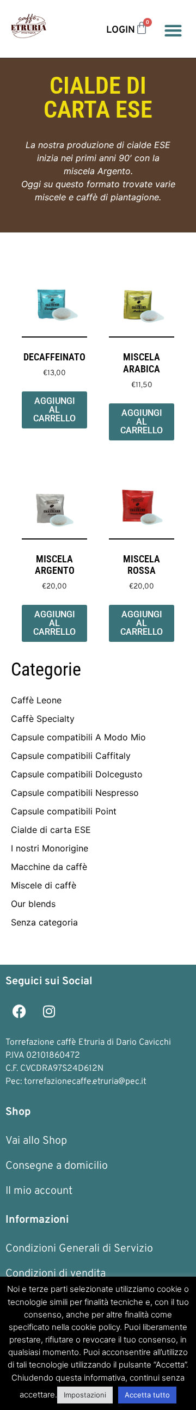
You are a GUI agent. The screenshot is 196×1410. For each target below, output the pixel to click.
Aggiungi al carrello (54, 410)
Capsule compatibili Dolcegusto (77, 774)
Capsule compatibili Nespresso (75, 792)
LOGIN (120, 30)
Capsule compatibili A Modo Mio (78, 737)
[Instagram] (49, 1011)
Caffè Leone (36, 700)
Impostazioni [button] (85, 1394)
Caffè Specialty (43, 718)
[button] (173, 30)
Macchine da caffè (49, 866)
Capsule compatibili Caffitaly (71, 755)
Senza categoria (44, 922)
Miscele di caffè (43, 885)
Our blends (33, 903)
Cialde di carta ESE (51, 829)
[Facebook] (19, 1011)
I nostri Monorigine (49, 848)
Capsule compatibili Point (64, 811)
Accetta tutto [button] (147, 1394)
